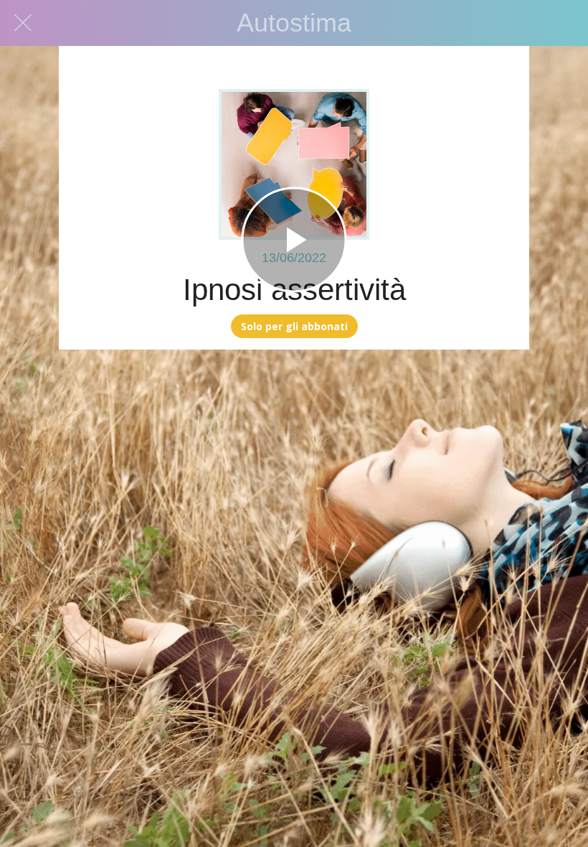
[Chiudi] (23, 23)
